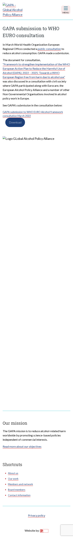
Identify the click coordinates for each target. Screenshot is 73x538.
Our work (13, 478)
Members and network (20, 484)
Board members (16, 489)
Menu (66, 12)
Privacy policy (36, 515)
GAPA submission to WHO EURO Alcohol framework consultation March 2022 (33, 113)
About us (13, 473)
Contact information (19, 495)
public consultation (49, 48)
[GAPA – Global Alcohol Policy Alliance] (13, 10)
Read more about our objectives (22, 446)
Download (15, 122)
